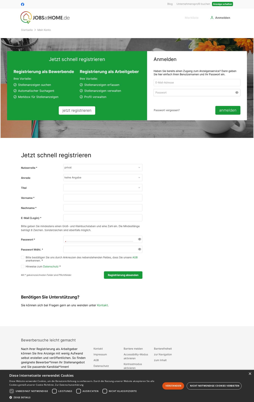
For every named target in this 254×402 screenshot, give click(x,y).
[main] (127, 177)
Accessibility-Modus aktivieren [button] (136, 358)
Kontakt (102, 308)
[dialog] (127, 386)
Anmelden (222, 18)
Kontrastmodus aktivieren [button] (133, 368)
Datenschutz (51, 269)
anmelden (228, 110)
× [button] (249, 373)
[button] (237, 93)
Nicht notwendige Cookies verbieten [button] (214, 385)
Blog (170, 3)
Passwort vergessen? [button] (167, 110)
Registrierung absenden (123, 277)
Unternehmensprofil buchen (193, 3)
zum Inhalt (160, 362)
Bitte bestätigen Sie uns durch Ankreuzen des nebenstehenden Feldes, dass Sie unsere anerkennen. (82, 261)
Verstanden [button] (173, 385)
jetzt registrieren (76, 110)
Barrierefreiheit (163, 351)
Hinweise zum (43, 269)
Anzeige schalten (222, 4)
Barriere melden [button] (133, 351)
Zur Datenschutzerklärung (69, 384)
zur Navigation (163, 357)
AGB (135, 259)
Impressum (100, 357)
